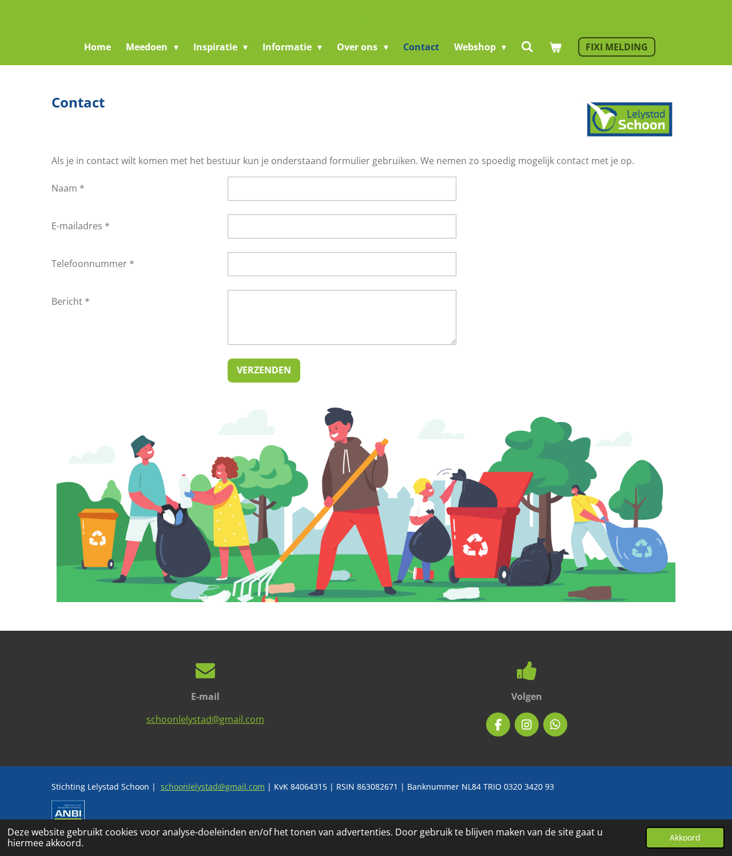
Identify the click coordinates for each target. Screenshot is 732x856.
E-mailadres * (80, 226)
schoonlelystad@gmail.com (205, 719)
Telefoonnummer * (92, 263)
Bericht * (70, 301)
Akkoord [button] (685, 837)
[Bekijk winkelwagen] (554, 47)
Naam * (68, 188)
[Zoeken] (527, 46)
